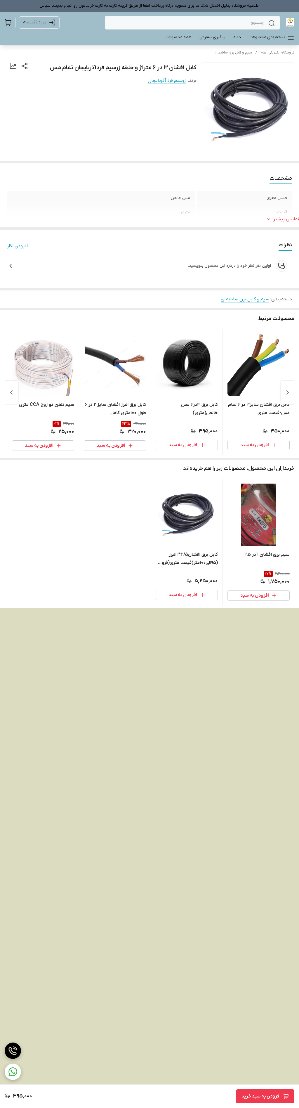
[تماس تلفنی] (13, 1051)
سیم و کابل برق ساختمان (233, 52)
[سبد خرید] (8, 22)
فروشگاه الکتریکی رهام (277, 52)
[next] (11, 392)
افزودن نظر (17, 246)
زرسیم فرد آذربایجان (167, 81)
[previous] (288, 392)
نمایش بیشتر (286, 219)
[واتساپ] (13, 1072)
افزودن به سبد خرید (261, 1096)
